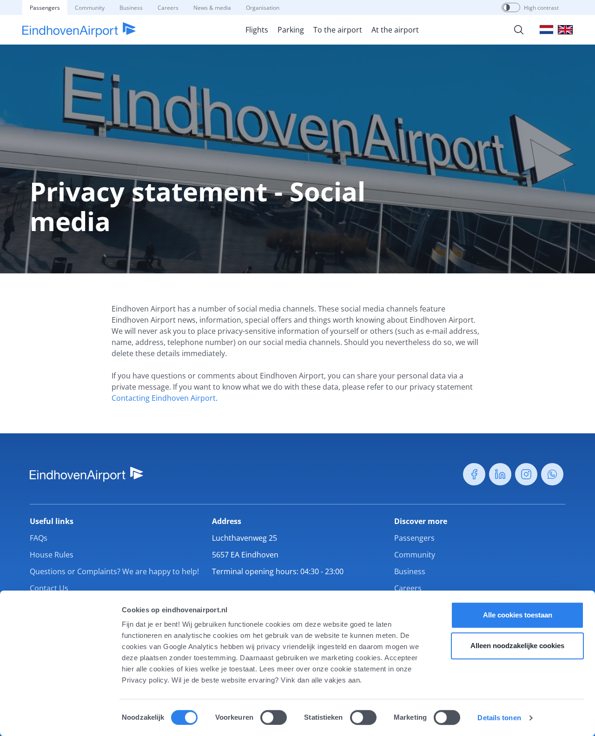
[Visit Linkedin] (500, 474)
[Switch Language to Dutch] (546, 29)
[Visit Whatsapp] (552, 474)
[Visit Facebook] (474, 474)
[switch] (273, 717)
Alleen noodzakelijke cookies (517, 646)
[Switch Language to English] (565, 29)
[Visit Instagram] (526, 474)
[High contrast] (506, 7)
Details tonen (499, 718)
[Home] (79, 29)
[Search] (518, 29)
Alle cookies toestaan (517, 615)
